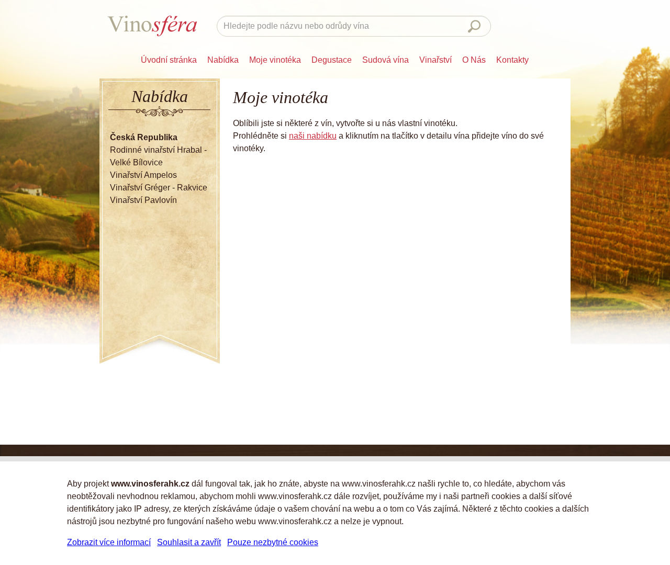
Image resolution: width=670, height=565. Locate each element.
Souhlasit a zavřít (189, 542)
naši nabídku (313, 135)
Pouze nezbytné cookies (272, 542)
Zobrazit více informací (109, 542)
